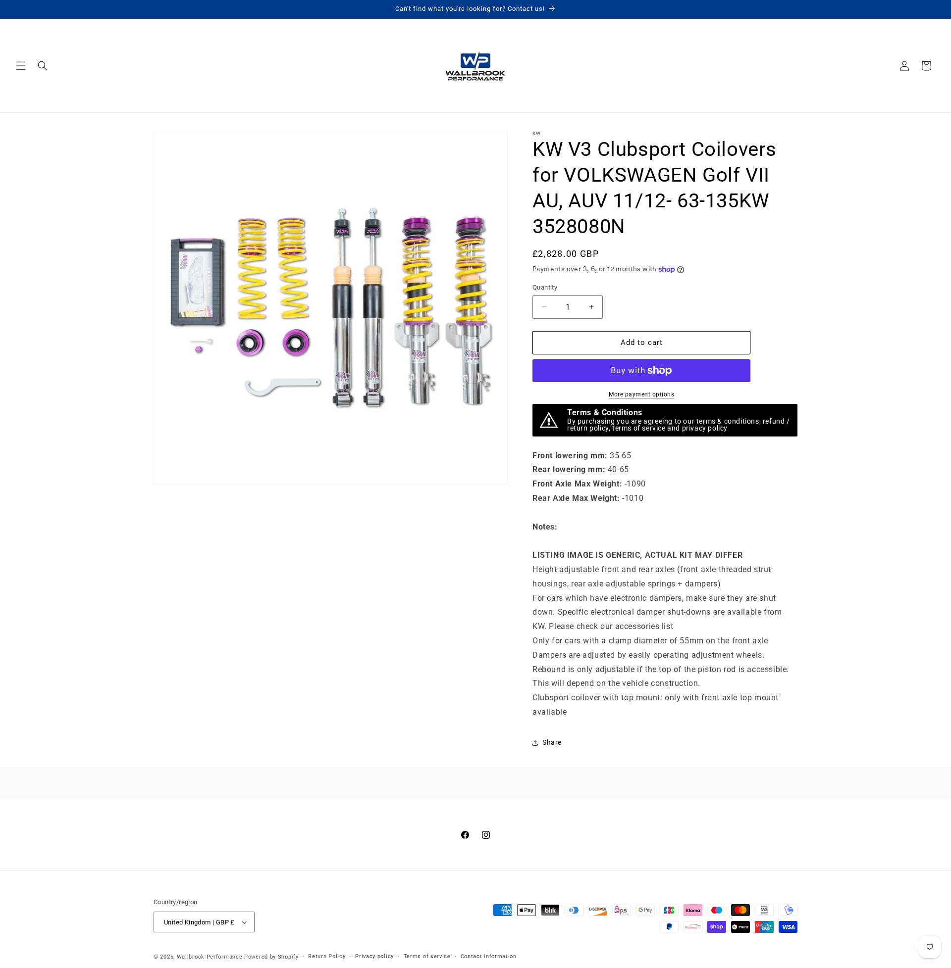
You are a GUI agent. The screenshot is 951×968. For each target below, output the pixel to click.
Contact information (489, 956)
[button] (21, 66)
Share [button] (552, 742)
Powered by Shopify (271, 957)
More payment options (641, 394)
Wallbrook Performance (210, 957)
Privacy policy (374, 956)
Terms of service (427, 956)
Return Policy (326, 956)
